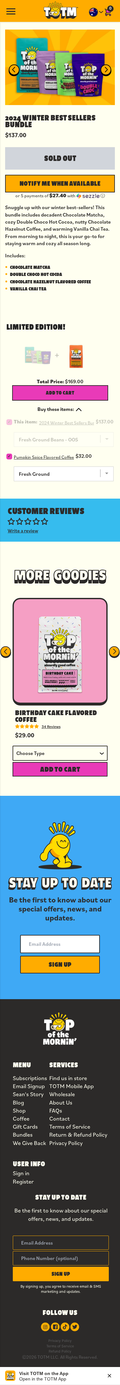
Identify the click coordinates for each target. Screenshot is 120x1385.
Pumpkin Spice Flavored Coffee (44, 457)
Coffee (21, 1118)
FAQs (55, 1110)
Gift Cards (25, 1126)
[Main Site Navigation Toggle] (10, 10)
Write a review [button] (23, 531)
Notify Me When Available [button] (60, 183)
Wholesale (62, 1094)
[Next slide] (106, 70)
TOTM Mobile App (71, 1086)
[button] (60, 195)
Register (23, 1181)
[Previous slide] (14, 70)
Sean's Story (28, 1094)
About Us (60, 1102)
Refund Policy (60, 1351)
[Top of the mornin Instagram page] (45, 1327)
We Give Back (29, 1143)
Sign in (21, 1173)
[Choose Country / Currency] (96, 12)
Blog (18, 1102)
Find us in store (68, 1078)
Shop (19, 1110)
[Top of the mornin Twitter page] (75, 1327)
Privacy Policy (66, 1143)
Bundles (23, 1134)
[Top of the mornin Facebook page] (55, 1327)
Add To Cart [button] (60, 769)
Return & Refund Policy (78, 1134)
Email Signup (29, 1086)
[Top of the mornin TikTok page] (65, 1327)
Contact (59, 1118)
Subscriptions (30, 1078)
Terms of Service (69, 1126)
